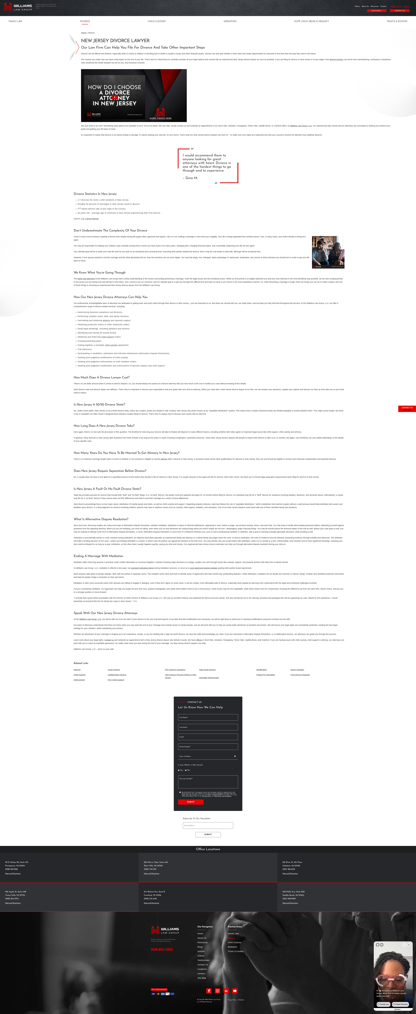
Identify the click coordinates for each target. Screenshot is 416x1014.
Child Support (79, 675)
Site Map (201, 978)
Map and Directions (13, 874)
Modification (261, 670)
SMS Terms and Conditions (223, 796)
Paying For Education (265, 675)
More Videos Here (161, 119)
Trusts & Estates (397, 21)
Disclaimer (241, 1000)
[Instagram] (217, 991)
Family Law (15, 21)
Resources (375, 6)
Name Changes (297, 670)
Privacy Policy (206, 796)
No (188, 770)
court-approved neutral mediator (204, 568)
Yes (181, 770)
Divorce (85, 21)
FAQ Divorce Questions (175, 670)
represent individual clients (142, 568)
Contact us (109, 640)
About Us (365, 6)
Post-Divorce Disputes (300, 675)
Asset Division (114, 670)
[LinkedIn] (226, 991)
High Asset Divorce (207, 670)
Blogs (200, 947)
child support (107, 337)
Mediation (230, 21)
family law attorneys (86, 279)
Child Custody (157, 21)
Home (357, 6)
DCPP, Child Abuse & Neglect (311, 21)
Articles (201, 951)
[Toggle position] (404, 944)
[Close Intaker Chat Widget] (409, 944)
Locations (202, 969)
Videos (200, 956)
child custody (111, 345)
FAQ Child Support (116, 680)
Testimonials (203, 960)
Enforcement (79, 680)
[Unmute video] (377, 944)
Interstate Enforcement (209, 678)
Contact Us (400, 10)
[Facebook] (208, 991)
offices (199, 640)
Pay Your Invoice (159, 989)
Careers (384, 6)
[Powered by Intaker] (397, 1009)
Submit (191, 802)
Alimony (77, 670)
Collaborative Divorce (117, 675)
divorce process (336, 59)
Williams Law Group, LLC (301, 126)
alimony (106, 320)
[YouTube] (234, 991)
